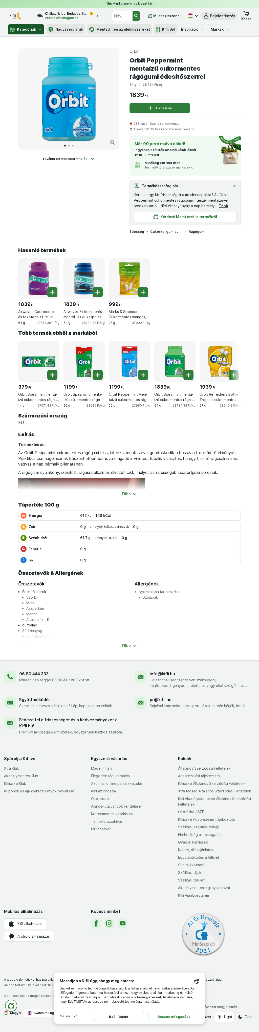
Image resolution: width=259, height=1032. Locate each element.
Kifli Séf (168, 29)
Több (223, 206)
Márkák (217, 29)
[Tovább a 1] (65, 145)
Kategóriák (26, 29)
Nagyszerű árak (69, 29)
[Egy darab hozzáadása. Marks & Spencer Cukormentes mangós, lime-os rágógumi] (143, 292)
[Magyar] (192, 16)
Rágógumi (197, 231)
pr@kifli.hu (160, 699)
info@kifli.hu (162, 673)
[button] (219, 16)
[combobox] (122, 16)
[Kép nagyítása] (112, 142)
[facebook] (96, 923)
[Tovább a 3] (73, 145)
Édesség (137, 231)
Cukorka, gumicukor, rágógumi (166, 231)
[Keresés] (136, 16)
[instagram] (109, 923)
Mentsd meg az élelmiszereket (123, 29)
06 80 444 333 (34, 673)
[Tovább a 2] (69, 145)
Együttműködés (35, 699)
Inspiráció (190, 29)
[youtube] (122, 923)
